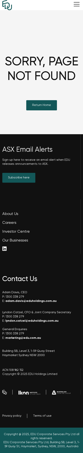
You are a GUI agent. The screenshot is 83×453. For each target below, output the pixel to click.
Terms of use (42, 415)
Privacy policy (11, 415)
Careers (9, 223)
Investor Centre (16, 232)
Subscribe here (19, 177)
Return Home (41, 105)
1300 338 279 (15, 296)
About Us (10, 214)
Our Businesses (15, 240)
